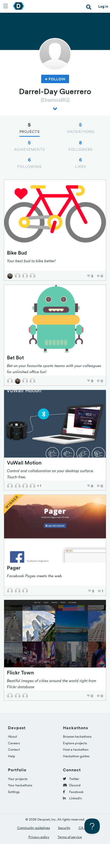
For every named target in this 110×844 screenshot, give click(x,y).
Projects (29, 128)
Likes (80, 163)
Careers (14, 743)
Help (11, 756)
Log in (103, 6)
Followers (81, 146)
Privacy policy (38, 837)
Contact (14, 749)
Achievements (29, 146)
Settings (14, 792)
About (12, 736)
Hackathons (80, 128)
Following (29, 163)
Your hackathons (20, 785)
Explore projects (75, 743)
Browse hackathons (77, 736)
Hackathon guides (76, 756)
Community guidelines (33, 828)
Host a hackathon (76, 749)
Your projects (17, 779)
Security (64, 828)
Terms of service (70, 837)
